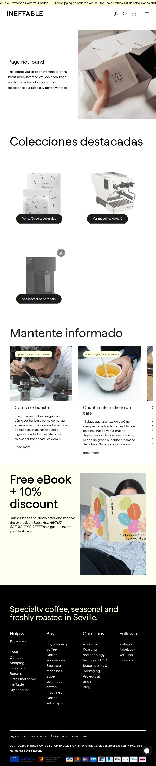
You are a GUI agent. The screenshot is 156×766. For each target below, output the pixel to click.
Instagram (127, 644)
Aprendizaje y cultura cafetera (33, 354)
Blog (86, 687)
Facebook (127, 649)
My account (19, 689)
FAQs (14, 652)
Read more (23, 447)
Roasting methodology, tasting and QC (95, 654)
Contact (16, 657)
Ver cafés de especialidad (39, 218)
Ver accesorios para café (39, 299)
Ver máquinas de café (107, 218)
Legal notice (17, 736)
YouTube (126, 655)
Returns (16, 673)
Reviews (126, 660)
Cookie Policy (58, 736)
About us (90, 644)
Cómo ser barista (32, 407)
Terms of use (78, 736)
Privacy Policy (37, 736)
